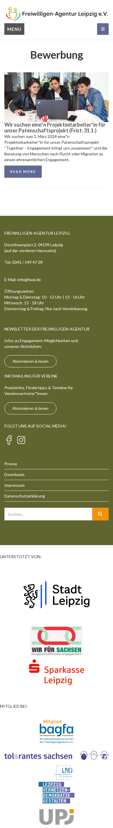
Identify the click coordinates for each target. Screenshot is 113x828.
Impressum (14, 485)
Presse (10, 463)
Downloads (14, 474)
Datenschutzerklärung (24, 495)
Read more (23, 171)
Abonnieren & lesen (30, 361)
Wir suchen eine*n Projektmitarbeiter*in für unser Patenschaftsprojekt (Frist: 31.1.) (54, 127)
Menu (14, 29)
